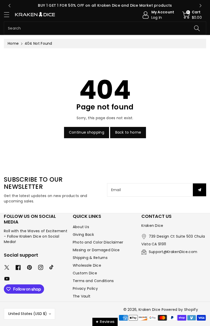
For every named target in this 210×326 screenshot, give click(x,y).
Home (13, 43)
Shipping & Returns (90, 257)
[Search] (197, 28)
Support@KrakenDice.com (173, 251)
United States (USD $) (27, 313)
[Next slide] (200, 5)
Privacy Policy (85, 288)
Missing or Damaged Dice (96, 250)
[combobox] (105, 28)
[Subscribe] (199, 189)
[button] (9, 14)
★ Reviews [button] (105, 321)
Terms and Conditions (93, 280)
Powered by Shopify (180, 309)
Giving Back (83, 234)
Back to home (128, 132)
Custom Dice (85, 273)
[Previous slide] (9, 5)
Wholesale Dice (87, 265)
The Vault (82, 296)
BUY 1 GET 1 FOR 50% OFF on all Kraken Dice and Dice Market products (105, 5)
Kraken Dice (149, 309)
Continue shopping (86, 132)
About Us (81, 226)
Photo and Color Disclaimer (98, 242)
